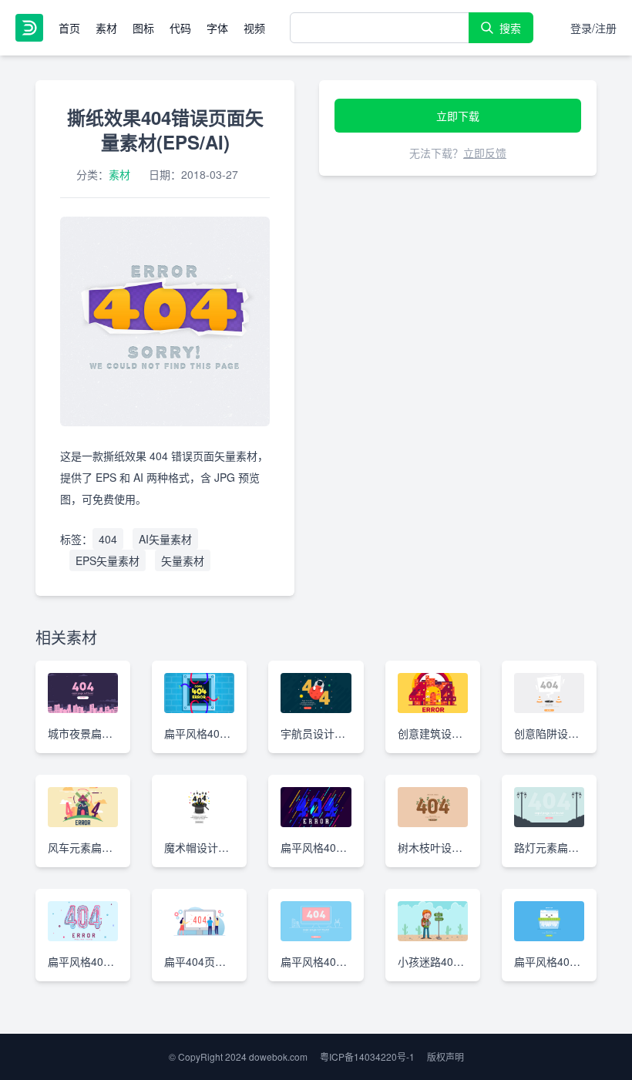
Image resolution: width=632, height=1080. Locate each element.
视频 (254, 27)
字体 (217, 27)
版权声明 (445, 1056)
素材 (106, 27)
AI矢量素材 (165, 539)
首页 (69, 27)
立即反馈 (484, 152)
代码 (180, 27)
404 (108, 539)
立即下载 (457, 115)
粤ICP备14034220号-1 (367, 1056)
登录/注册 (593, 27)
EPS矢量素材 (108, 560)
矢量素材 (182, 560)
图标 (143, 27)
